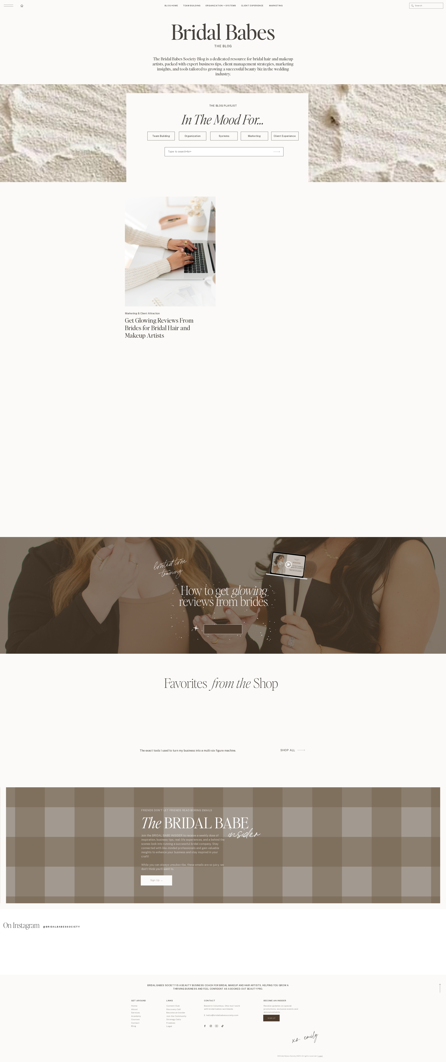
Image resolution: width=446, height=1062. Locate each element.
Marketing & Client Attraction (142, 313)
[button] (412, 5)
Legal (320, 1056)
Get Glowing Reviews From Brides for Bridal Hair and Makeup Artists (159, 327)
